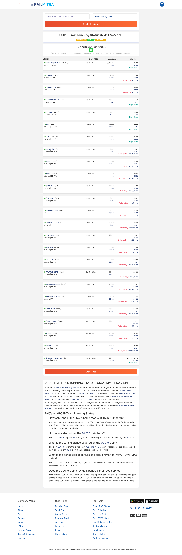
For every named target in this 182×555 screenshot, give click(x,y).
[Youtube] (139, 508)
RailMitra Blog (61, 506)
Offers (58, 530)
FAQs (20, 526)
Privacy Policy (24, 530)
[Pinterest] (150, 508)
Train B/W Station (101, 518)
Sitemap (22, 538)
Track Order (60, 510)
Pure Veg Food (62, 518)
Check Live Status (91, 24)
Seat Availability (100, 526)
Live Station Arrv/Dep (102, 522)
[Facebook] (135, 508)
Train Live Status (100, 514)
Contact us (23, 518)
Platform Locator (100, 538)
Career (21, 522)
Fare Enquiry (98, 530)
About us (22, 510)
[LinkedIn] (147, 508)
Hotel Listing (61, 534)
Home (20, 506)
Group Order (61, 514)
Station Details (99, 534)
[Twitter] (131, 508)
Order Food (91, 371)
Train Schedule (99, 510)
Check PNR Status (101, 506)
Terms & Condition (26, 534)
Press (20, 514)
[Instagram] (143, 508)
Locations (59, 526)
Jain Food (59, 522)
